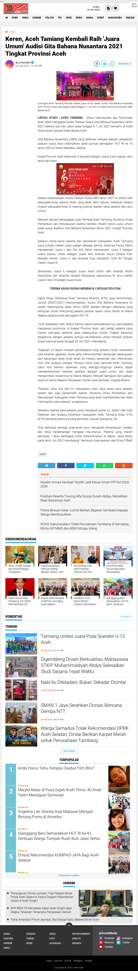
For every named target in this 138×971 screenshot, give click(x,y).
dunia (89, 17)
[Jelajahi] (134, 5)
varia (25, 17)
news (15, 17)
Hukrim (58, 960)
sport (100, 17)
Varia (49, 960)
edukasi (31, 933)
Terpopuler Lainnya (69, 875)
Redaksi (78, 960)
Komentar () (124, 63)
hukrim (37, 17)
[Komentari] (124, 465)
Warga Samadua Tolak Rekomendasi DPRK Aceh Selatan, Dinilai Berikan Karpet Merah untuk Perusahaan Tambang (85, 734)
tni (60, 17)
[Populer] (115, 8)
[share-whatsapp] (112, 64)
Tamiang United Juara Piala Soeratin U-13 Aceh (83, 639)
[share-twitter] (104, 64)
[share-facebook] (97, 64)
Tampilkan (125, 616)
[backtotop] (69, 926)
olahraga (55, 943)
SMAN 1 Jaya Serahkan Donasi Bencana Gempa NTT (81, 708)
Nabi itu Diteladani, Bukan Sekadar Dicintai (83, 682)
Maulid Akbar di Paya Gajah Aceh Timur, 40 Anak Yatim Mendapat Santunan (59, 792)
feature (8, 938)
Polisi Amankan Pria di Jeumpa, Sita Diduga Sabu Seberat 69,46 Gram (55, 919)
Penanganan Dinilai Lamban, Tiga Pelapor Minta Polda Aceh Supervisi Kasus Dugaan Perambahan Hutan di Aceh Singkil (42, 897)
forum (30, 938)
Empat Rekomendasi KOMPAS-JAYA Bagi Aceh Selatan (58, 858)
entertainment (81, 933)
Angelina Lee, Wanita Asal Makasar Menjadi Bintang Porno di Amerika (55, 814)
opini (69, 17)
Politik (68, 960)
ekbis (79, 17)
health (76, 938)
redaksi (76, 943)
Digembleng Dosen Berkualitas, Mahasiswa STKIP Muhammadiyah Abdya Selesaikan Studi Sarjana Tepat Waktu (84, 665)
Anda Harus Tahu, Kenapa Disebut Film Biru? (56, 768)
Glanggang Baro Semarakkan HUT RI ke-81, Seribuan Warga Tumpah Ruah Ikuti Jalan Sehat (59, 836)
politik (49, 17)
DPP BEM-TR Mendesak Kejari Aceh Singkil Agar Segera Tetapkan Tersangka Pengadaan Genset (41, 910)
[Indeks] (108, 8)
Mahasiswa (115, 17)
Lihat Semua (69, 751)
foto (52, 938)
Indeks (88, 960)
